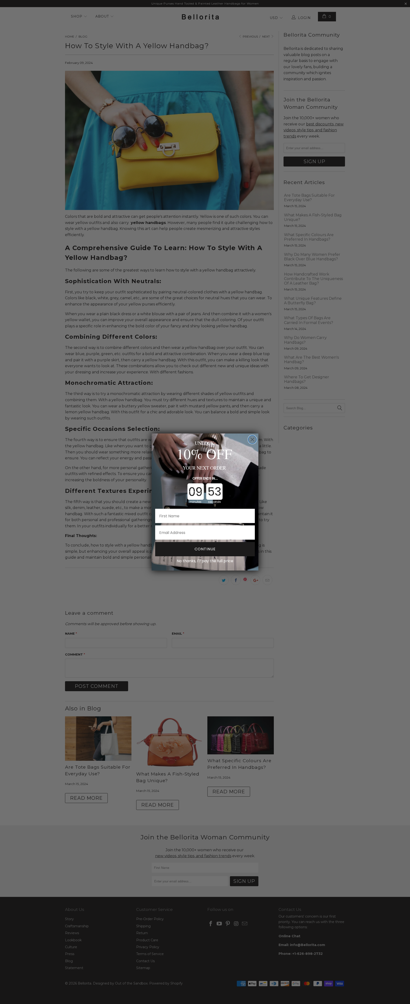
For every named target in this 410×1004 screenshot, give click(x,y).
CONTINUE (205, 549)
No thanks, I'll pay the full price (205, 561)
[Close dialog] (252, 439)
